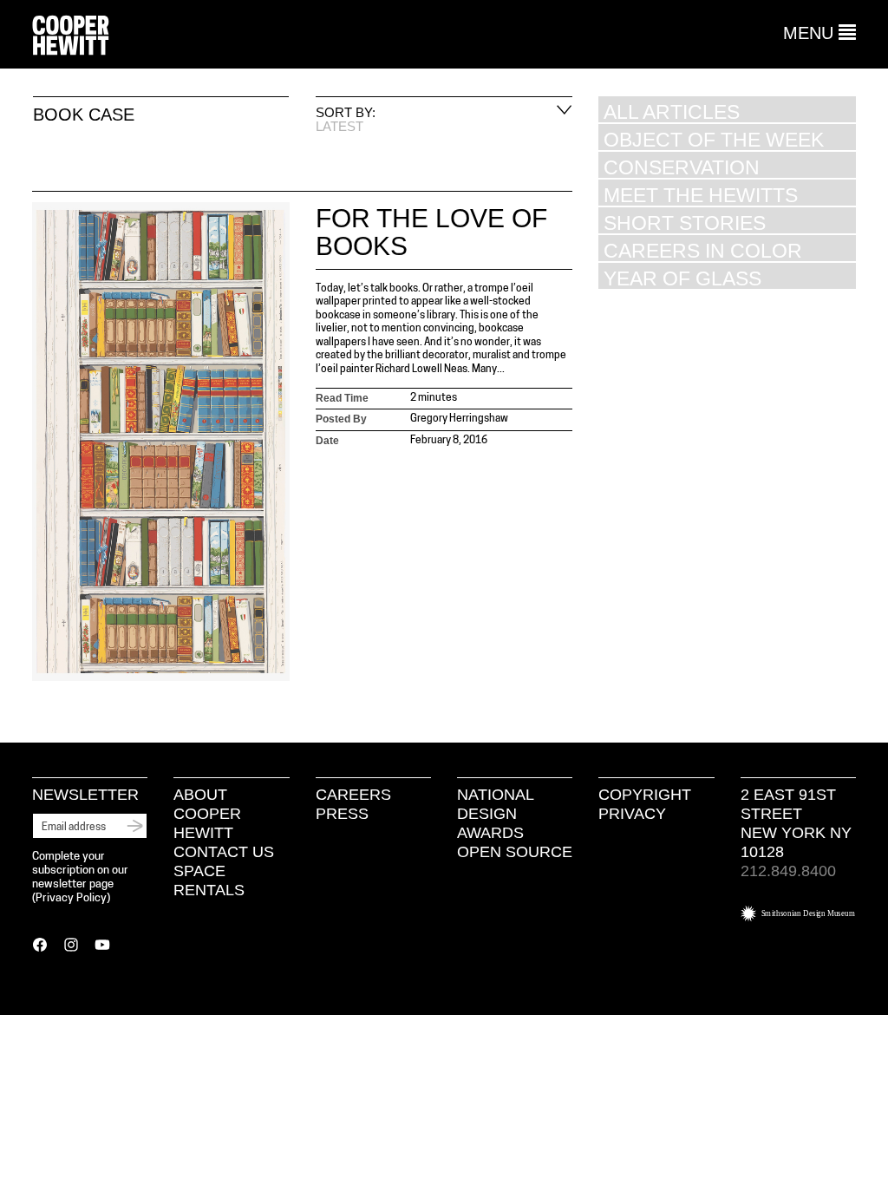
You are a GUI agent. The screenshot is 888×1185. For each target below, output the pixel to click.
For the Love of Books (431, 232)
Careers (353, 794)
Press (342, 813)
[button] (819, 33)
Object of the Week (714, 139)
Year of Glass (682, 278)
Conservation (682, 167)
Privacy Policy (71, 898)
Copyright (644, 794)
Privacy (632, 813)
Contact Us (223, 852)
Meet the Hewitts (701, 195)
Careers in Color (703, 250)
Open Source (514, 852)
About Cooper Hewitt (207, 813)
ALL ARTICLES (672, 111)
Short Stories (685, 222)
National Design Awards (495, 813)
